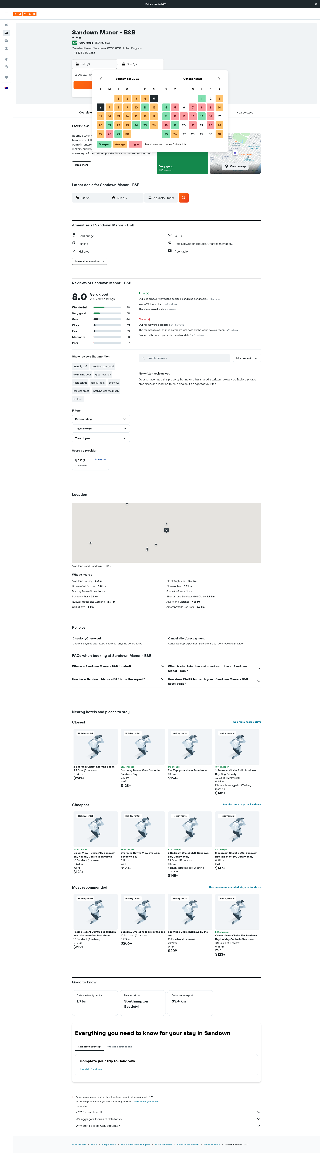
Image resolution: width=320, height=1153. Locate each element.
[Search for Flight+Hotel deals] (6, 48)
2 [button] (127, 98)
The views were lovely (157, 309)
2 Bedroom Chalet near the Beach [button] (94, 766)
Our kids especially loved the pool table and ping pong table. (179, 298)
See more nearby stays (247, 721)
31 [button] (219, 134)
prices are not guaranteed (146, 1101)
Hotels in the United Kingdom (135, 1144)
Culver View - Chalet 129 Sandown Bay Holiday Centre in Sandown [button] (94, 854)
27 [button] (100, 134)
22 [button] (118, 125)
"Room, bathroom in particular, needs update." (171, 335)
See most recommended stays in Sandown (235, 887)
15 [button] (118, 116)
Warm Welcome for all (158, 304)
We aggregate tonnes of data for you (99, 1119)
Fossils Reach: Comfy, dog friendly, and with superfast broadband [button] (95, 933)
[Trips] (6, 77)
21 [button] (109, 125)
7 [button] (109, 107)
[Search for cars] (6, 40)
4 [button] (145, 98)
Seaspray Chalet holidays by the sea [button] (143, 931)
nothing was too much (106, 390)
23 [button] (127, 125)
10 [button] (136, 107)
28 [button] (109, 134)
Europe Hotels (109, 1144)
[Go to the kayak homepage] (24, 14)
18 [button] (145, 116)
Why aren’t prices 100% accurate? (98, 1125)
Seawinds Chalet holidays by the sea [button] (188, 933)
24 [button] (136, 125)
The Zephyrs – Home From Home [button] (187, 770)
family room (98, 382)
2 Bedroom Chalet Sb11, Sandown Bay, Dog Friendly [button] (235, 772)
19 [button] (154, 116)
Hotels (94, 1144)
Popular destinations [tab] (119, 1046)
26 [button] (154, 125)
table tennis (80, 382)
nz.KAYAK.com (79, 1144)
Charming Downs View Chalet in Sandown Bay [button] (140, 772)
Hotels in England (163, 1144)
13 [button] (100, 116)
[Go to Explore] (6, 59)
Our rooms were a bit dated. (161, 324)
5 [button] (154, 98)
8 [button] (118, 107)
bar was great (81, 390)
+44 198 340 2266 (83, 52)
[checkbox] (90, 462)
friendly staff (80, 366)
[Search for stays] (6, 33)
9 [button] (127, 107)
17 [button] (136, 116)
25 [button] (145, 125)
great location (103, 374)
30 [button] (127, 134)
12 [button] (154, 107)
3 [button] (136, 98)
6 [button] (100, 107)
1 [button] (118, 98)
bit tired (78, 399)
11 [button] (145, 107)
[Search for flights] (6, 25)
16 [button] (127, 116)
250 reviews (102, 42)
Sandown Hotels (212, 1144)
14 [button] (109, 116)
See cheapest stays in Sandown (241, 804)
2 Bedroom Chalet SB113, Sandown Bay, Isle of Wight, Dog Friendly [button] (236, 854)
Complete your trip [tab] (89, 1046)
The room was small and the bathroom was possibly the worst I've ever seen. (188, 330)
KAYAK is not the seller (90, 1112)
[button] (316, 4)
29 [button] (118, 134)
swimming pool (82, 374)
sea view (114, 382)
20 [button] (100, 125)
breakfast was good (103, 366)
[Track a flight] (6, 67)
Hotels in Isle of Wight (188, 1144)
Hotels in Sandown (91, 1069)
